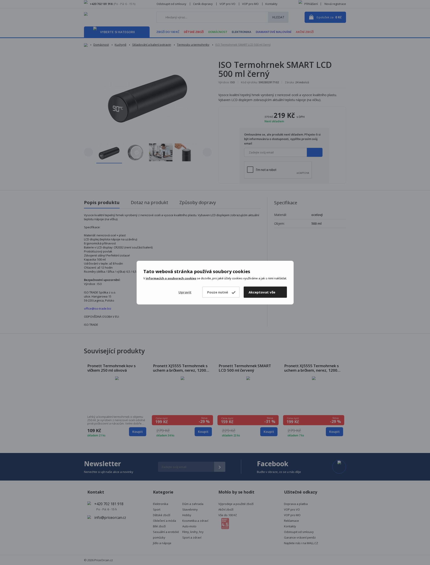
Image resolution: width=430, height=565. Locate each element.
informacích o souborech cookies (171, 278)
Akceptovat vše (262, 292)
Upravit (184, 292)
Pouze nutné (217, 292)
